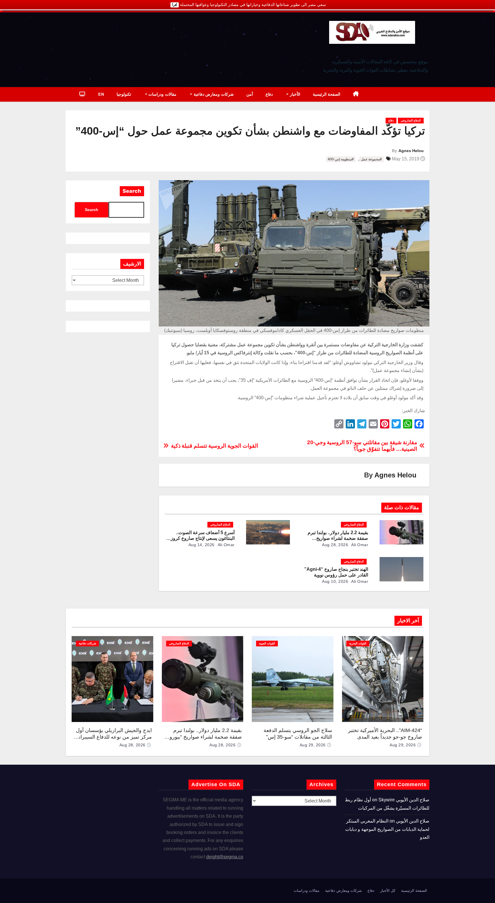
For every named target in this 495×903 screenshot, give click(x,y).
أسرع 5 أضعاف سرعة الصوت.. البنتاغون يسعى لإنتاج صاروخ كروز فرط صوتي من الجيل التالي (203, 538)
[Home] (356, 94)
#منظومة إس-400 (341, 159)
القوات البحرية (357, 643)
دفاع (269, 94)
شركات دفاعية (87, 643)
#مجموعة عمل (371, 159)
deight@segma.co (224, 856)
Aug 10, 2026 (335, 581)
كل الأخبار (387, 890)
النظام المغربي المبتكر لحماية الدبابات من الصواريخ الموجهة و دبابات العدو (387, 829)
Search (132, 191)
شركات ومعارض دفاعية (213, 94)
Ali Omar (359, 544)
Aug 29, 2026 (403, 745)
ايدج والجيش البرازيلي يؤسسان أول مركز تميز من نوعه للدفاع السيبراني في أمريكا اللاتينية (113, 736)
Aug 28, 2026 (335, 544)
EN (101, 94)
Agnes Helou (411, 150)
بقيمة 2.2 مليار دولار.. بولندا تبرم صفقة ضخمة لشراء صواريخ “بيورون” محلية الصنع (338, 538)
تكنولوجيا (124, 94)
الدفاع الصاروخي (411, 120)
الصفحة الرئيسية (327, 94)
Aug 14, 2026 (201, 544)
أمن (249, 94)
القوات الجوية (267, 643)
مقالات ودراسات (161, 94)
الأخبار (294, 94)
